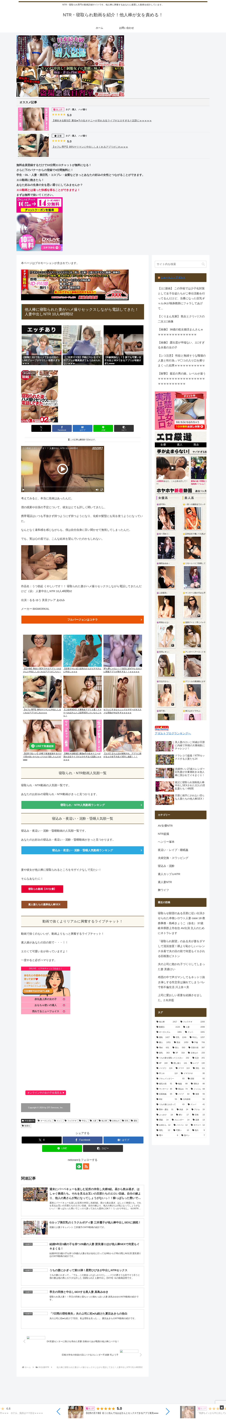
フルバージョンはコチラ (82, 619)
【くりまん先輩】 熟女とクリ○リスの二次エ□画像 (181, 319)
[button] (59, 1411)
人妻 (94, 1121)
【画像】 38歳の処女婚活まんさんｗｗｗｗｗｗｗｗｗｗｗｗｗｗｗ (180, 332)
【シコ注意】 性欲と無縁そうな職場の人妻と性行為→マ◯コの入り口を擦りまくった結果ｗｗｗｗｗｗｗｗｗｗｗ (182, 360)
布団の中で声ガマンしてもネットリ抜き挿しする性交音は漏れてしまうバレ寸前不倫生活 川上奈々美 (181, 982)
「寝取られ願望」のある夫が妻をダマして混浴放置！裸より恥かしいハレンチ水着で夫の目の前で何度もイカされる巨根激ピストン (181, 949)
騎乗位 (27, 1126)
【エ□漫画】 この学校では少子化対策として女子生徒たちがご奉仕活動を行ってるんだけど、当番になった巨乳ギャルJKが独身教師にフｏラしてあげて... (181, 298)
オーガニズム (46, 1121)
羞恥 (135, 1121)
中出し (84, 1121)
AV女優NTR (29, 1121)
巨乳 (126, 1121)
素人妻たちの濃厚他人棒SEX (44, 904)
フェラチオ (72, 1121)
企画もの (115, 1121)
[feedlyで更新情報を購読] (79, 1166)
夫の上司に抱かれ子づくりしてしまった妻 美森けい (181, 967)
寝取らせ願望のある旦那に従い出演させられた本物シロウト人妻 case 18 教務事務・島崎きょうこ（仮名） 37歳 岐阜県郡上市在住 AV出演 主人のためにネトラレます (181, 923)
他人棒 (104, 1121)
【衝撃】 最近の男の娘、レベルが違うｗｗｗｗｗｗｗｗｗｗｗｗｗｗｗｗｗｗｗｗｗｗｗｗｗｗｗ (182, 378)
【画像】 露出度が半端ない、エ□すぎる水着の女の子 (181, 345)
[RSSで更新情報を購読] (86, 1166)
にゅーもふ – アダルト (173, 277)
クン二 (59, 1121)
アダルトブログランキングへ (173, 733)
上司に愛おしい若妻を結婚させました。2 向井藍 (180, 998)
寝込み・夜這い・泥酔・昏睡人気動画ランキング (82, 850)
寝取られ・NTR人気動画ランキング (82, 804)
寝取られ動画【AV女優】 (42, 889)
